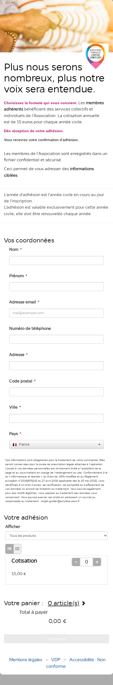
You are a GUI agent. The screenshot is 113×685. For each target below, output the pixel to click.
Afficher (12, 526)
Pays (15, 433)
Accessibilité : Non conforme (75, 663)
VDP (56, 659)
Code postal (22, 380)
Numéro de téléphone (30, 328)
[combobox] (56, 444)
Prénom (18, 275)
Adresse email (24, 301)
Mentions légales (25, 659)
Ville (14, 407)
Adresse (18, 354)
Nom (15, 249)
